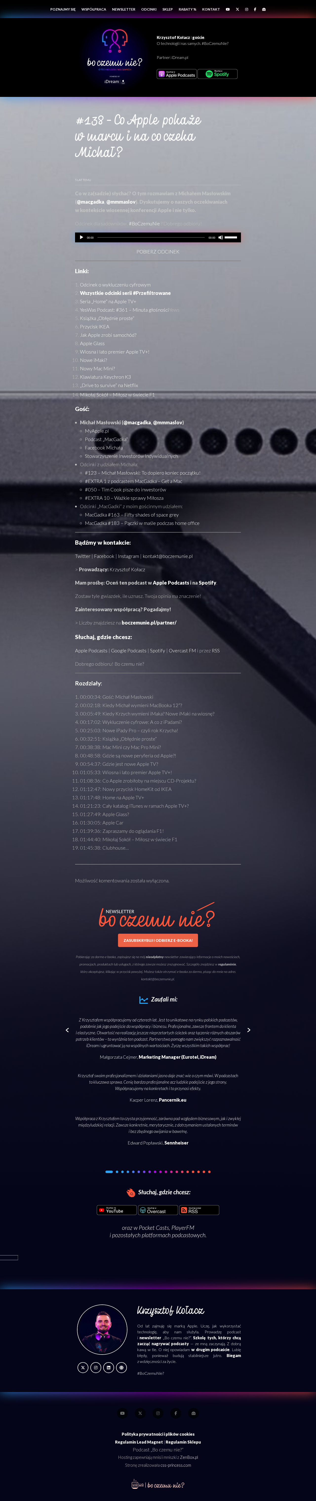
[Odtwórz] (81, 237)
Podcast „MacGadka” (106, 439)
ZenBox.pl (189, 1457)
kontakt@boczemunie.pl (168, 556)
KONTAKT (211, 9)
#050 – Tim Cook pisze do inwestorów (125, 489)
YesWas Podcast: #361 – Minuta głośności (124, 310)
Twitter (82, 556)
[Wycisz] (220, 237)
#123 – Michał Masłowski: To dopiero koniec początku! (143, 473)
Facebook (104, 556)
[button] (106, 1172)
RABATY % (187, 9)
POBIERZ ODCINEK (158, 251)
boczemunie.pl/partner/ (149, 622)
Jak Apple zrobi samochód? (108, 335)
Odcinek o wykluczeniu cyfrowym (115, 284)
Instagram (128, 556)
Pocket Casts (154, 1227)
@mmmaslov (121, 202)
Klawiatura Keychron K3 (105, 377)
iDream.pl (180, 57)
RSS (216, 650)
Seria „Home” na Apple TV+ (108, 301)
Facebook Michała (104, 447)
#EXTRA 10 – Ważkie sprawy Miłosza (124, 498)
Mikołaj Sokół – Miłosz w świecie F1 (117, 394)
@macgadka (90, 202)
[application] (158, 237)
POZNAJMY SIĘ (63, 9)
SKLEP (167, 9)
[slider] (231, 236)
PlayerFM (182, 1227)
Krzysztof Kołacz (127, 569)
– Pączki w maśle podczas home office (142, 523)
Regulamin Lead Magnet (139, 1442)
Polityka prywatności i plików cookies (158, 1434)
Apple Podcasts (171, 583)
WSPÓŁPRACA (93, 9)
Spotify (207, 583)
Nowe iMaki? (93, 360)
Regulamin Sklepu (183, 1442)
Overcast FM (182, 650)
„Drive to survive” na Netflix (109, 385)
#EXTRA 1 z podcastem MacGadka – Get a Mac (133, 481)
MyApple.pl (97, 431)
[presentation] (67, 1030)
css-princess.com (175, 1465)
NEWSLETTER (123, 9)
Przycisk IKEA (94, 326)
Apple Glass (92, 343)
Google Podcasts (128, 650)
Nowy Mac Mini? (97, 368)
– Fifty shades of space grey (132, 515)
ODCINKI (149, 9)
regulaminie (227, 964)
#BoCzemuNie (144, 223)
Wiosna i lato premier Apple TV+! (115, 352)
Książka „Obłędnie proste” (107, 318)
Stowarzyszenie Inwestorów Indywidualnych (131, 456)
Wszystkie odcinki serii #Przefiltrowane (125, 293)
